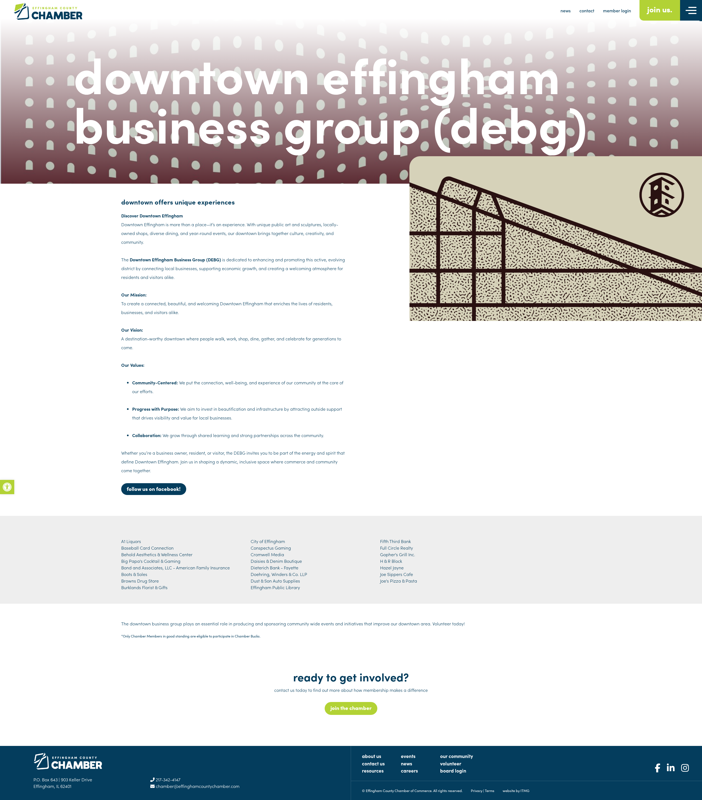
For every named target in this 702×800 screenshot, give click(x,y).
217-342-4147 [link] (167, 779)
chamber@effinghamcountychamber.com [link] (197, 786)
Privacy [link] (476, 790)
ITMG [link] (525, 790)
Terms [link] (489, 790)
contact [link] (586, 10)
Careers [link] (409, 770)
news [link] (566, 10)
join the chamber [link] (351, 707)
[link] (7, 487)
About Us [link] (371, 756)
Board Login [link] (453, 770)
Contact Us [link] (373, 763)
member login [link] (617, 10)
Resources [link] (373, 770)
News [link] (406, 763)
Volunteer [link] (450, 763)
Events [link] (408, 756)
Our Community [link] (456, 756)
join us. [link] (659, 9)
